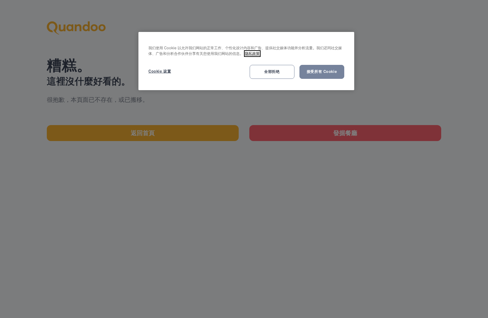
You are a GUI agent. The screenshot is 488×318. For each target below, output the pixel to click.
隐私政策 (252, 53)
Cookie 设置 (159, 71)
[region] (246, 61)
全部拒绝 (272, 71)
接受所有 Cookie (322, 71)
